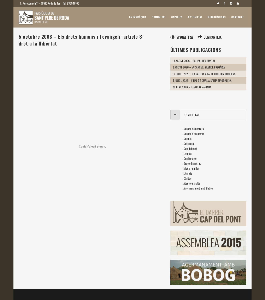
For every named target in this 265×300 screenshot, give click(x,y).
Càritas (187, 178)
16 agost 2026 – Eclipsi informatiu (193, 60)
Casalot (187, 138)
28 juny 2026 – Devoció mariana (191, 87)
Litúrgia (187, 173)
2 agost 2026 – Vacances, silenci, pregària (198, 67)
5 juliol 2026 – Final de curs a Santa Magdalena (201, 80)
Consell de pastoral (193, 128)
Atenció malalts (191, 183)
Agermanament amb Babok (198, 188)
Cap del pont (190, 148)
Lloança (187, 153)
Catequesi (188, 143)
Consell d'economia (193, 133)
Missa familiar (191, 168)
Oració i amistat (192, 163)
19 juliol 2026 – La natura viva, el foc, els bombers (203, 74)
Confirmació (189, 158)
